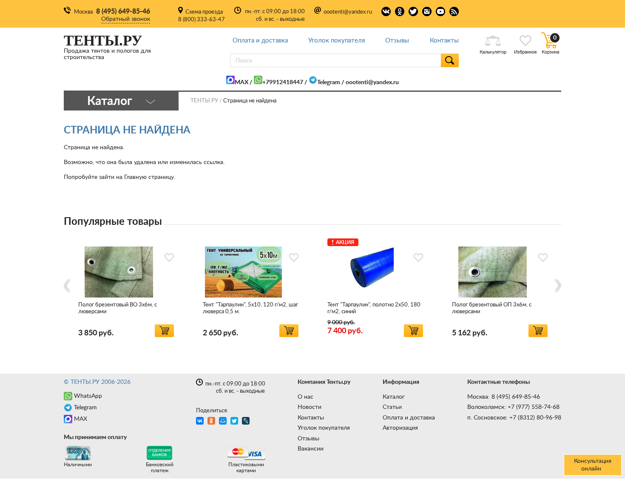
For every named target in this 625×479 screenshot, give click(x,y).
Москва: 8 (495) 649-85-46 (503, 397)
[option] (126, 286)
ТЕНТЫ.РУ (204, 101)
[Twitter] (235, 422)
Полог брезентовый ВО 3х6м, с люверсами (117, 308)
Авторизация (400, 428)
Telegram (328, 82)
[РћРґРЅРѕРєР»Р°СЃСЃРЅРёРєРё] (212, 422)
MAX (241, 82)
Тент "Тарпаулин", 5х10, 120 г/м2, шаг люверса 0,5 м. (250, 308)
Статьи (392, 407)
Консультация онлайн (592, 465)
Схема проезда (204, 12)
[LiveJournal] (247, 422)
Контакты (444, 40)
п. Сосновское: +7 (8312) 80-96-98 (514, 418)
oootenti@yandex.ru (348, 12)
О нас (305, 397)
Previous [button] (67, 286)
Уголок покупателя (336, 40)
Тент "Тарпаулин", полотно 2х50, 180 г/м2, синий (373, 308)
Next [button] (557, 286)
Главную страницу (149, 177)
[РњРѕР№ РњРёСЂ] (224, 422)
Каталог (394, 397)
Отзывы (397, 40)
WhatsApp (88, 396)
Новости (309, 407)
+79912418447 (282, 82)
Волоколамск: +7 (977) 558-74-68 (513, 407)
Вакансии (311, 449)
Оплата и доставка (260, 40)
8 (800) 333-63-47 (201, 20)
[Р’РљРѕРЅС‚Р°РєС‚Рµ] (201, 422)
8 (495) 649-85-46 (123, 11)
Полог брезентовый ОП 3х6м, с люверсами (491, 308)
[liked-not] (169, 257)
